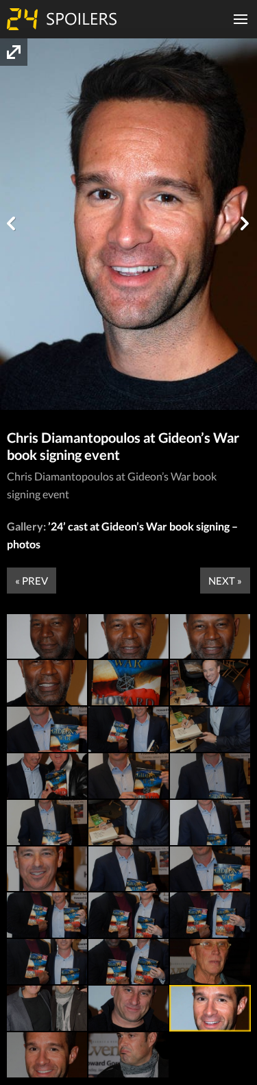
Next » (225, 580)
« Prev (31, 580)
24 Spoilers (62, 19)
